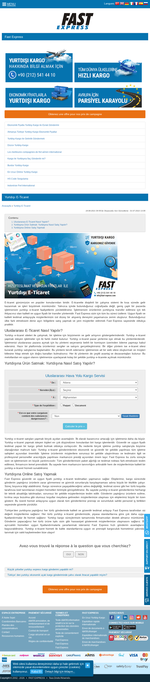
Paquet (66, 405)
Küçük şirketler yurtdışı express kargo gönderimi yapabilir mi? (40, 569)
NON (81, 554)
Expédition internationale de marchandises (94, 637)
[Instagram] (132, 617)
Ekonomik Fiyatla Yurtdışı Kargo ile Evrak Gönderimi (33, 125)
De (53, 382)
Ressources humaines (13, 636)
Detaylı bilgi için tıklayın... (60, 671)
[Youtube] (145, 617)
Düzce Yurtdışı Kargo (18, 145)
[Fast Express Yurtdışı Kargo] (75, 20)
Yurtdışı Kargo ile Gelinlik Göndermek (26, 138)
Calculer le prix (73, 426)
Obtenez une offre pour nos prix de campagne (75, 114)
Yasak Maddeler (130, 416)
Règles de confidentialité (41, 641)
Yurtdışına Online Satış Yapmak (29, 227)
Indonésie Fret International (21, 185)
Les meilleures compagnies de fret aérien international (35, 152)
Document (80, 405)
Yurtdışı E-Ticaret (22, 206)
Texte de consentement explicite (66, 634)
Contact (6, 632)
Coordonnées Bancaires (14, 621)
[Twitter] (118, 617)
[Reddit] (138, 617)
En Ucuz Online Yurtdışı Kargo (23, 172)
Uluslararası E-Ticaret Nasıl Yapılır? (31, 222)
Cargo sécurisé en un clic (39, 636)
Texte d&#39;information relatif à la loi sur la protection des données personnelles (67, 625)
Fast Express (61, 640)
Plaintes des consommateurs (10, 627)
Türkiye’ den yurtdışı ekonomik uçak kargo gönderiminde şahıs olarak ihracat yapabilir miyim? (57, 575)
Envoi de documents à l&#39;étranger (93, 630)
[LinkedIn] (125, 617)
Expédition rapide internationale (91, 623)
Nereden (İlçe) (47, 390)
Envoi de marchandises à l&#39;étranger (94, 643)
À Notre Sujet (8, 617)
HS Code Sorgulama (18, 179)
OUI (68, 554)
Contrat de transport (38, 630)
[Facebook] (112, 617)
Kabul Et (36, 671)
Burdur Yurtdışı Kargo (18, 165)
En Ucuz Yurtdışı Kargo (93, 617)
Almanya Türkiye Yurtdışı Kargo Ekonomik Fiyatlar (32, 132)
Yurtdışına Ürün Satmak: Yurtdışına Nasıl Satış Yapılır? (40, 224)
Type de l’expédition (44, 405)
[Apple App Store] (129, 627)
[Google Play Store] (115, 627)
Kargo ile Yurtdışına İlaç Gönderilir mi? (27, 158)
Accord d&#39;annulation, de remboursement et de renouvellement (39, 622)
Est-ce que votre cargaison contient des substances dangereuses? (33, 416)
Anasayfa (6, 206)
